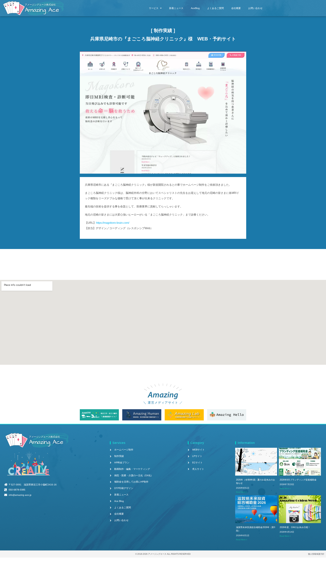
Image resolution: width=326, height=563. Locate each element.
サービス (153, 8)
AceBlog (195, 8)
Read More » (241, 492)
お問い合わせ (255, 8)
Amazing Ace (42, 10)
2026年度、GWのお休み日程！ (295, 527)
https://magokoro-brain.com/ (112, 222)
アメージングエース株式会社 (40, 4)
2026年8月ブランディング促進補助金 (298, 479)
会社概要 (236, 8)
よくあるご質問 (215, 8)
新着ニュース (176, 8)
